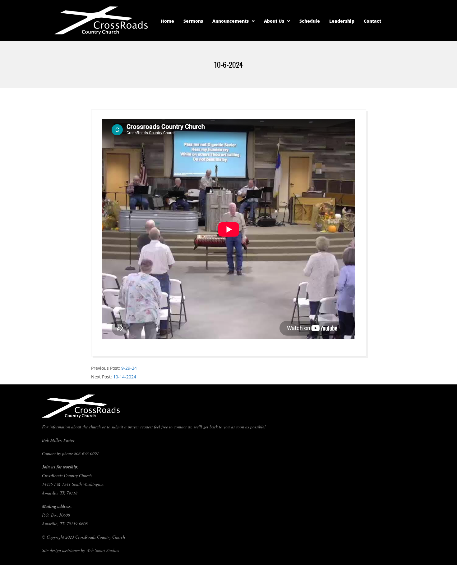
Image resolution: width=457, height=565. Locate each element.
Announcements (230, 21)
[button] (233, 21)
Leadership (341, 21)
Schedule (309, 21)
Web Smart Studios (102, 550)
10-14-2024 (124, 377)
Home (167, 21)
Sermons (193, 21)
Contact (372, 21)
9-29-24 (129, 368)
